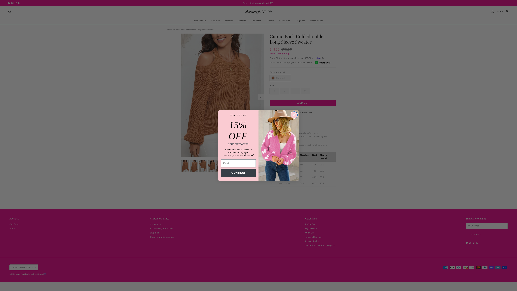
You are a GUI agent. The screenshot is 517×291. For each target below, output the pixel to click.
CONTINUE (238, 173)
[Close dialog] (294, 115)
